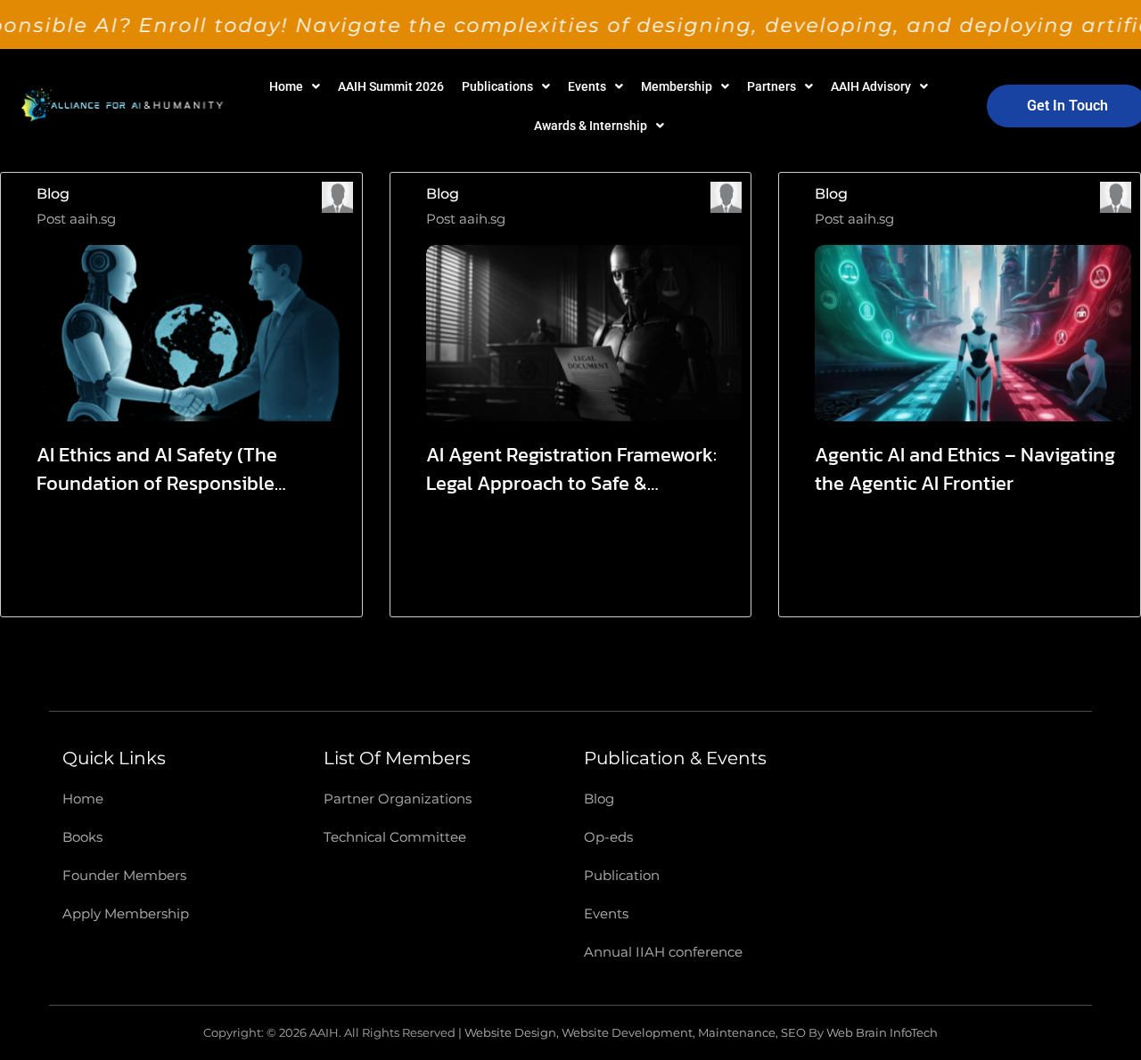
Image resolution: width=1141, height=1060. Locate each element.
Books (82, 836)
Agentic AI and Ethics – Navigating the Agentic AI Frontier (965, 469)
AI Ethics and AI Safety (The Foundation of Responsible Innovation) (157, 469)
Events (587, 86)
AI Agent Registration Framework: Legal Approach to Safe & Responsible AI (571, 469)
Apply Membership (125, 913)
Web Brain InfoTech (882, 1032)
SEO (793, 1032)
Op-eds (608, 836)
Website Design (510, 1032)
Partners (771, 86)
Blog (53, 193)
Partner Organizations (398, 798)
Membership (676, 86)
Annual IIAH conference (663, 951)
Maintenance (737, 1032)
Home (286, 86)
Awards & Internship (590, 125)
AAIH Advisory (871, 86)
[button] (294, 86)
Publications (497, 86)
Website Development (627, 1032)
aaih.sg (93, 218)
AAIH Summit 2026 (391, 86)
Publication (622, 875)
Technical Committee (395, 836)
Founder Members (124, 875)
